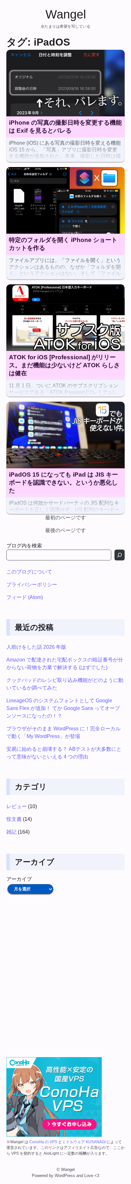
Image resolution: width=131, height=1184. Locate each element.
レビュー (16, 806)
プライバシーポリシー (31, 584)
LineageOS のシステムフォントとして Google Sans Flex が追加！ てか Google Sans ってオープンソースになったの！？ (63, 708)
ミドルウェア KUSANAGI (84, 1142)
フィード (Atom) (24, 597)
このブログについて (29, 571)
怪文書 (14, 819)
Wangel (65, 14)
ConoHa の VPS (43, 1142)
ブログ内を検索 (24, 545)
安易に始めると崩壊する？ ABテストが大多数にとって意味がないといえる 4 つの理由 (63, 752)
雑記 (11, 832)
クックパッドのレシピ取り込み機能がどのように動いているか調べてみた (64, 684)
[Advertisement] (65, 976)
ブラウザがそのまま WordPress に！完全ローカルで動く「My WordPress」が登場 (63, 732)
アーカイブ (19, 879)
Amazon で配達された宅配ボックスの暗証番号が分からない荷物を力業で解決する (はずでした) (64, 663)
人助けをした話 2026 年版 (36, 647)
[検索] (119, 555)
